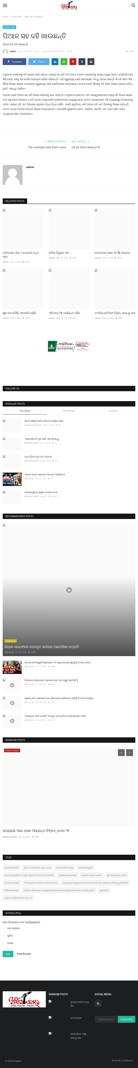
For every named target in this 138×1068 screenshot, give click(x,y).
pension (104, 890)
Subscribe (127, 1019)
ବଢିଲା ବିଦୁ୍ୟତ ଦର (59, 252)
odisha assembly (68, 875)
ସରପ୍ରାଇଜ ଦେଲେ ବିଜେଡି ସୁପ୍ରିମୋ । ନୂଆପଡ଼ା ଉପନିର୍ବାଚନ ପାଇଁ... (50, 830)
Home (5, 16)
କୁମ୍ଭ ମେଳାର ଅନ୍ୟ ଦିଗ (79, 1004)
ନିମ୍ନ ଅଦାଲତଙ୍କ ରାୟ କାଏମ (37, 867)
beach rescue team (92, 875)
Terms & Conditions (122, 1060)
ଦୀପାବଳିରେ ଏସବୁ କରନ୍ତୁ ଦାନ (78, 1036)
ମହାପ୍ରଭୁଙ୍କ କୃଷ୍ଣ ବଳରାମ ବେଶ (40, 492)
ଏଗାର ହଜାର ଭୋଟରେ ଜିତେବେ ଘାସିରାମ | (44, 474)
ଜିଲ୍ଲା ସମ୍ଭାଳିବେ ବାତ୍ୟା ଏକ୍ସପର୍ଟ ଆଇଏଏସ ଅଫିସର (29, 875)
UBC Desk (29, 478)
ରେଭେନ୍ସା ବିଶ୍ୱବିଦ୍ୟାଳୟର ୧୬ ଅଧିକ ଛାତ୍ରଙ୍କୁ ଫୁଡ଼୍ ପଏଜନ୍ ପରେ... (58, 662)
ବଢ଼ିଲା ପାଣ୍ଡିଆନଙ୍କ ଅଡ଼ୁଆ (18, 897)
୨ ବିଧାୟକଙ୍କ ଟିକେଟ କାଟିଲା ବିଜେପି (40, 882)
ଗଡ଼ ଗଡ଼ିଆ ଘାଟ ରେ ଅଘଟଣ (38, 456)
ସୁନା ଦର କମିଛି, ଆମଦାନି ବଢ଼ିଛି (19, 313)
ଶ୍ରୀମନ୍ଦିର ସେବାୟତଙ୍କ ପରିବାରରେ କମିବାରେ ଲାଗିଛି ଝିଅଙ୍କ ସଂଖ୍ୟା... (59, 698)
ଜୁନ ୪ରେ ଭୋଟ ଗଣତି (116, 875)
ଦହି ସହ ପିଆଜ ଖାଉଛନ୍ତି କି (86, 147)
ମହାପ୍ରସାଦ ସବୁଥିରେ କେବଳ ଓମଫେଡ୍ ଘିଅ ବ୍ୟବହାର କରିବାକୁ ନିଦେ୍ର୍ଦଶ (95, 882)
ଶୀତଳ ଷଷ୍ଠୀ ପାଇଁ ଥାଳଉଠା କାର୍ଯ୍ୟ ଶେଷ (43, 420)
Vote (8, 954)
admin (13, 51)
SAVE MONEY (11, 867)
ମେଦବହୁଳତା (76, 1018)
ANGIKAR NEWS (31, 443)
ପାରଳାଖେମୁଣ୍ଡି (85, 867)
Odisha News (11, 890)
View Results (24, 954)
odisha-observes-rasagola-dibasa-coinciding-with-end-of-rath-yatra (59, 890)
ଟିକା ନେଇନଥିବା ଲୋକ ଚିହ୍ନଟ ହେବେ (47, 147)
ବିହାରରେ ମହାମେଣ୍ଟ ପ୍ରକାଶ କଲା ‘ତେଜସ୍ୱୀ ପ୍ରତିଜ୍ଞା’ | (51, 680)
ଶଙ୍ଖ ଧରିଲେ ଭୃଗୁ (64, 867)
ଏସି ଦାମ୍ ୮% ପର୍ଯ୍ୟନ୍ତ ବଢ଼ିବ (64, 313)
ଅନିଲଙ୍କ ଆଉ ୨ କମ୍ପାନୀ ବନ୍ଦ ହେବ (21, 254)
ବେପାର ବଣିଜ (16, 16)
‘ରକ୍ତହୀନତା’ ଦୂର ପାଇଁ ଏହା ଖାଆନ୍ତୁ (41, 438)
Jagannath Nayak (33, 425)
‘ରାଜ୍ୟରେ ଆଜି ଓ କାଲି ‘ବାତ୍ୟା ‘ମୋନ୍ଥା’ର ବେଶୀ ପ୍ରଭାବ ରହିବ (55, 716)
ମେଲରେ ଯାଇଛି (11, 882)
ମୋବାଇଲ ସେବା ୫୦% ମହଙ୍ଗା (112, 252)
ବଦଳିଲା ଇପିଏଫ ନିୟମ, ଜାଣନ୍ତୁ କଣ (115, 313)
